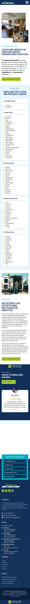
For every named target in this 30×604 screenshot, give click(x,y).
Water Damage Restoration (9, 577)
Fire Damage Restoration (9, 579)
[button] (27, 2)
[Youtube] (12, 490)
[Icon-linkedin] (9, 490)
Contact (4, 568)
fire (18, 68)
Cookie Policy (16, 596)
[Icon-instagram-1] (6, 490)
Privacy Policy (18, 594)
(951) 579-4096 (16, 366)
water (25, 68)
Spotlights (5, 562)
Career (4, 560)
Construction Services (8, 581)
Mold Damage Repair (7, 583)
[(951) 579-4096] (9, 366)
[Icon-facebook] (3, 490)
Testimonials (5, 564)
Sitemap (4, 566)
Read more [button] (15, 409)
